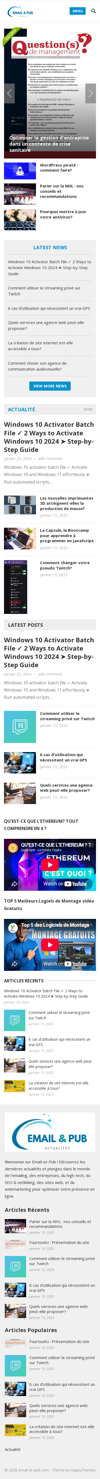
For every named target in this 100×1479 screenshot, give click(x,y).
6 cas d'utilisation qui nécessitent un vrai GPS (49, 308)
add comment (50, 458)
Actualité (21, 409)
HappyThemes (83, 1470)
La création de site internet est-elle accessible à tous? (59, 1085)
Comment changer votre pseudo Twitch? (65, 565)
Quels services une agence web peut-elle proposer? (66, 787)
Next (90, 93)
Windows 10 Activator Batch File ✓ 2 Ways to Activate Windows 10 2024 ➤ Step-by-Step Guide (49, 267)
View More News (50, 385)
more (88, 409)
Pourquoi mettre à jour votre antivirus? (63, 214)
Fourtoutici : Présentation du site (59, 1242)
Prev (9, 93)
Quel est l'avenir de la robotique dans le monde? (56, 67)
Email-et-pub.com (33, 1470)
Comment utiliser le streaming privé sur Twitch (67, 716)
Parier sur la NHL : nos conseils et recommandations (60, 1224)
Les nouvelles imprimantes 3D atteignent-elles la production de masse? (66, 503)
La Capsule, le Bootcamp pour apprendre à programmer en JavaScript (67, 535)
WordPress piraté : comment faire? (59, 167)
